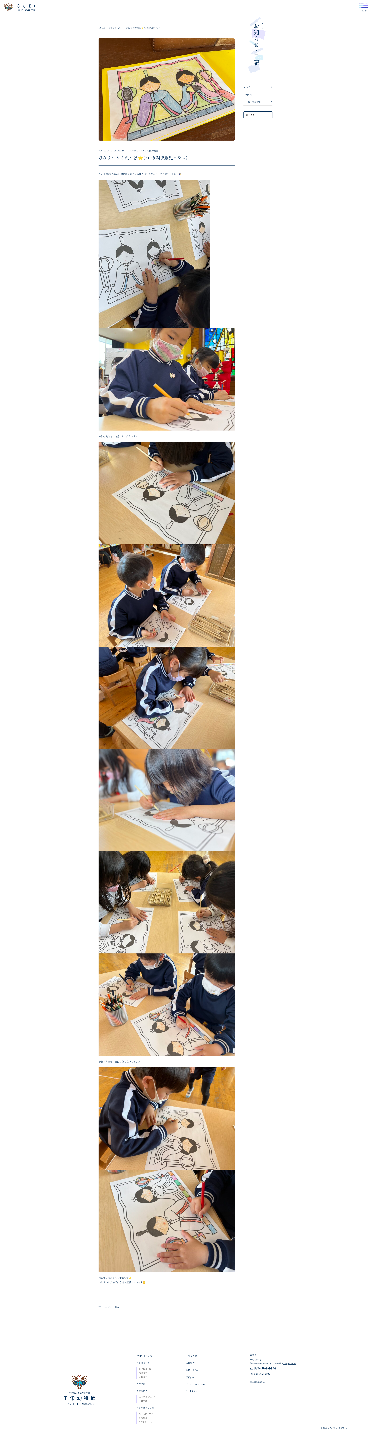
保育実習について (147, 1413)
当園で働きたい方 (145, 1407)
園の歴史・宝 (145, 1368)
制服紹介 (143, 1376)
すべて (246, 87)
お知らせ (247, 94)
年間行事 (143, 1400)
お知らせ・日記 (115, 28)
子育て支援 (191, 1355)
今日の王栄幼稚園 (252, 101)
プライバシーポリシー (195, 1384)
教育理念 (141, 1383)
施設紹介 (143, 1372)
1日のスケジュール (147, 1396)
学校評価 (190, 1377)
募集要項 (143, 1417)
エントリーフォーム (148, 1421)
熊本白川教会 (256, 1381)
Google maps (289, 1363)
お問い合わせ (192, 1370)
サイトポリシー (192, 1391)
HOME (102, 28)
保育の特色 (142, 1391)
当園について (143, 1362)
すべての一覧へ (111, 1307)
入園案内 (190, 1362)
